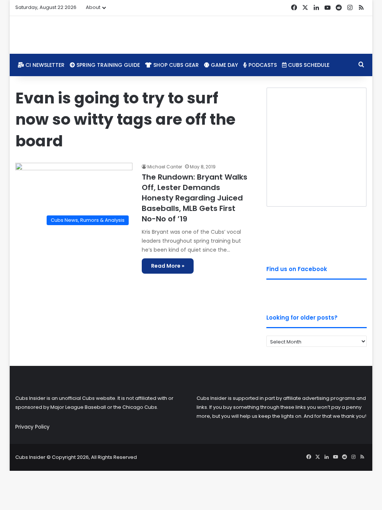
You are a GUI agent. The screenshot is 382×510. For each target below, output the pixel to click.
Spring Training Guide (107, 65)
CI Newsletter (44, 65)
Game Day (223, 65)
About (93, 7)
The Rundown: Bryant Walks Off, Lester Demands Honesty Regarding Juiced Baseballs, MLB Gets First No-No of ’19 (194, 198)
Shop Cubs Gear (175, 65)
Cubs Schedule (307, 65)
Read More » (167, 266)
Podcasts (262, 65)
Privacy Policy (32, 426)
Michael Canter (164, 167)
